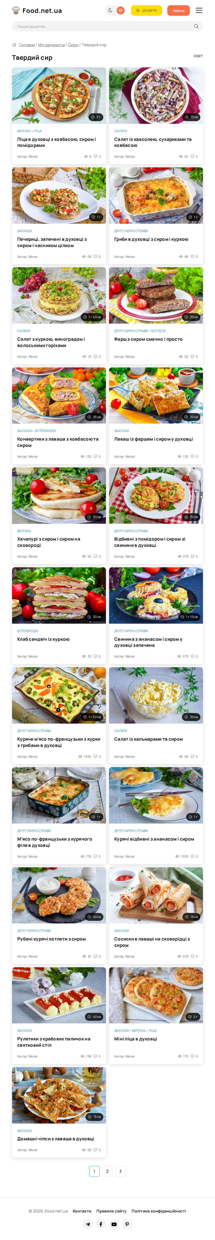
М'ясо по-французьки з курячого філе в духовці (54, 842)
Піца (38, 131)
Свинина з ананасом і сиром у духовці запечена (148, 642)
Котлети (158, 331)
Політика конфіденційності (159, 1211)
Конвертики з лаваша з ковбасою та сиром (58, 442)
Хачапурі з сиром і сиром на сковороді (48, 542)
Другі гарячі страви (131, 231)
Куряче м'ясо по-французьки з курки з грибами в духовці (58, 742)
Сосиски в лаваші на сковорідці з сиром (152, 942)
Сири (73, 44)
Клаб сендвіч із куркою (43, 639)
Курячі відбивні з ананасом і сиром (154, 839)
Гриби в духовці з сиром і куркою (151, 239)
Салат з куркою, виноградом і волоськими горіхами (51, 342)
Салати (120, 131)
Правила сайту (111, 1211)
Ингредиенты (51, 44)
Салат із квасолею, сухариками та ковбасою (153, 142)
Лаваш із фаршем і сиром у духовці (153, 439)
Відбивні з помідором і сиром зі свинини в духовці (149, 542)
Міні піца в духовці (135, 1039)
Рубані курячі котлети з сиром (51, 939)
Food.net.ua (42, 10)
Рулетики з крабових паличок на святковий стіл (53, 1042)
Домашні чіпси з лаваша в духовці (55, 1139)
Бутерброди (45, 431)
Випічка (24, 131)
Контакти (82, 1211)
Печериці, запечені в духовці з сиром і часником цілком (52, 242)
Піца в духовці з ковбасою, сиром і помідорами (56, 142)
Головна (27, 44)
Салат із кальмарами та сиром (148, 739)
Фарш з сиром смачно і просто (148, 339)
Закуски (24, 231)
